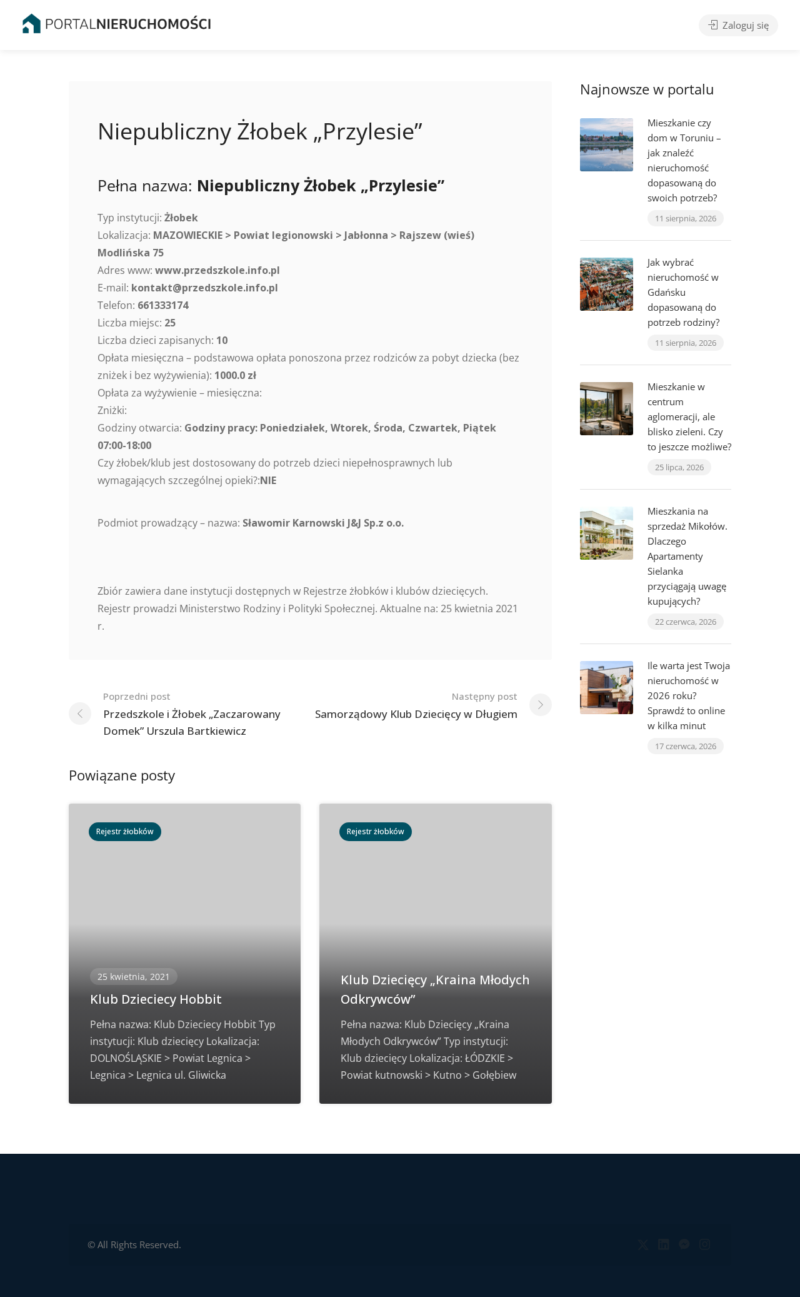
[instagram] (704, 1245)
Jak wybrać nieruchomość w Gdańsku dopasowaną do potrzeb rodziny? (683, 292)
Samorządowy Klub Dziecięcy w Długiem (416, 705)
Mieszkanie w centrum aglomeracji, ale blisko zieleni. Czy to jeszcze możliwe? (689, 416)
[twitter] (643, 1245)
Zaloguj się (744, 25)
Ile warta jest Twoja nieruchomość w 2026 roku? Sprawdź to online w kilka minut (689, 695)
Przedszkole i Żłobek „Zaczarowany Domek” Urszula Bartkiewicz (192, 714)
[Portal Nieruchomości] (116, 23)
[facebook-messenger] (684, 1245)
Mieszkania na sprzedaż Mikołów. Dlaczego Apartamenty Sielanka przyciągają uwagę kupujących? (688, 556)
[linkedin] (663, 1245)
